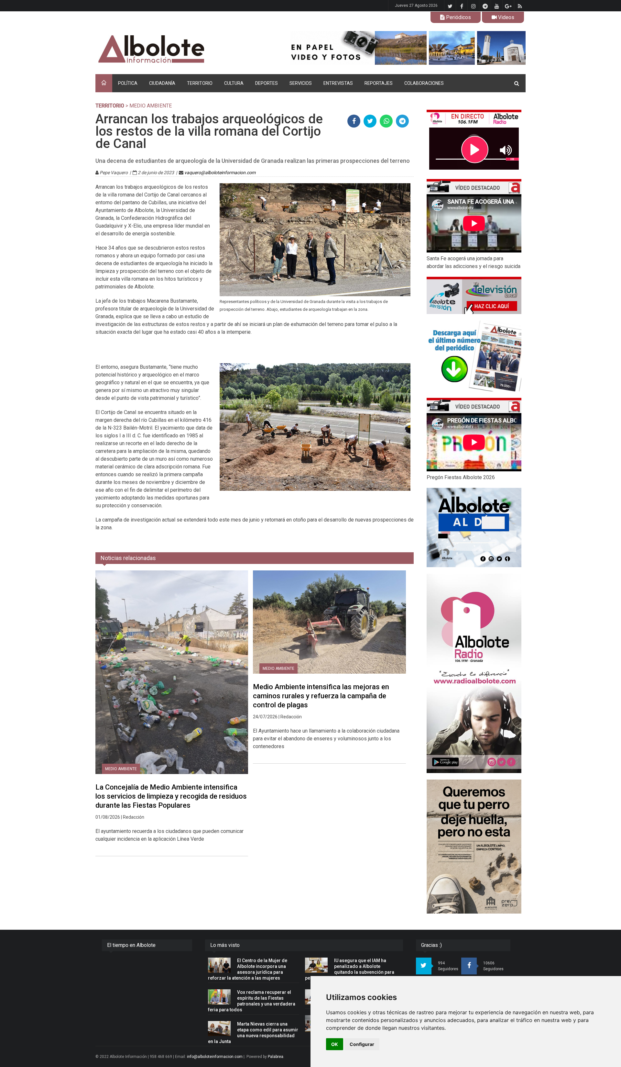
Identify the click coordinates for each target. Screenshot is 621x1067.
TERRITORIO (199, 83)
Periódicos (458, 17)
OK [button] (334, 1044)
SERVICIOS (300, 83)
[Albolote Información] (184, 49)
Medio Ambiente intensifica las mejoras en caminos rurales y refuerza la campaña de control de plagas (321, 696)
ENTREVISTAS (338, 83)
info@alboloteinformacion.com (215, 1056)
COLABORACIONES (424, 83)
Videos (505, 17)
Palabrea (275, 1056)
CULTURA (234, 83)
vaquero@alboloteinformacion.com (220, 172)
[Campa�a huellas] (474, 847)
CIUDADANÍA (162, 83)
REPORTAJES (379, 83)
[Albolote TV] (474, 295)
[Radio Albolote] (474, 673)
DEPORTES (266, 83)
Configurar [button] (362, 1044)
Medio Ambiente (121, 769)
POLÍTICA (127, 83)
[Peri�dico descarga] (474, 355)
